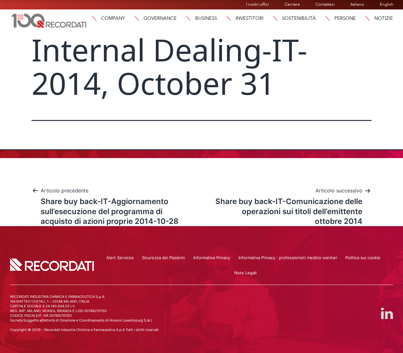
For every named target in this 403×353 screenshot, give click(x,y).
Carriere (292, 4)
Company (113, 18)
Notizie (383, 18)
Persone (345, 18)
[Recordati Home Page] (48, 20)
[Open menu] (367, 18)
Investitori (250, 18)
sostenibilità (299, 18)
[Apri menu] (94, 18)
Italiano (357, 4)
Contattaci (325, 4)
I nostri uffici (257, 4)
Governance (160, 18)
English (387, 4)
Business (206, 18)
